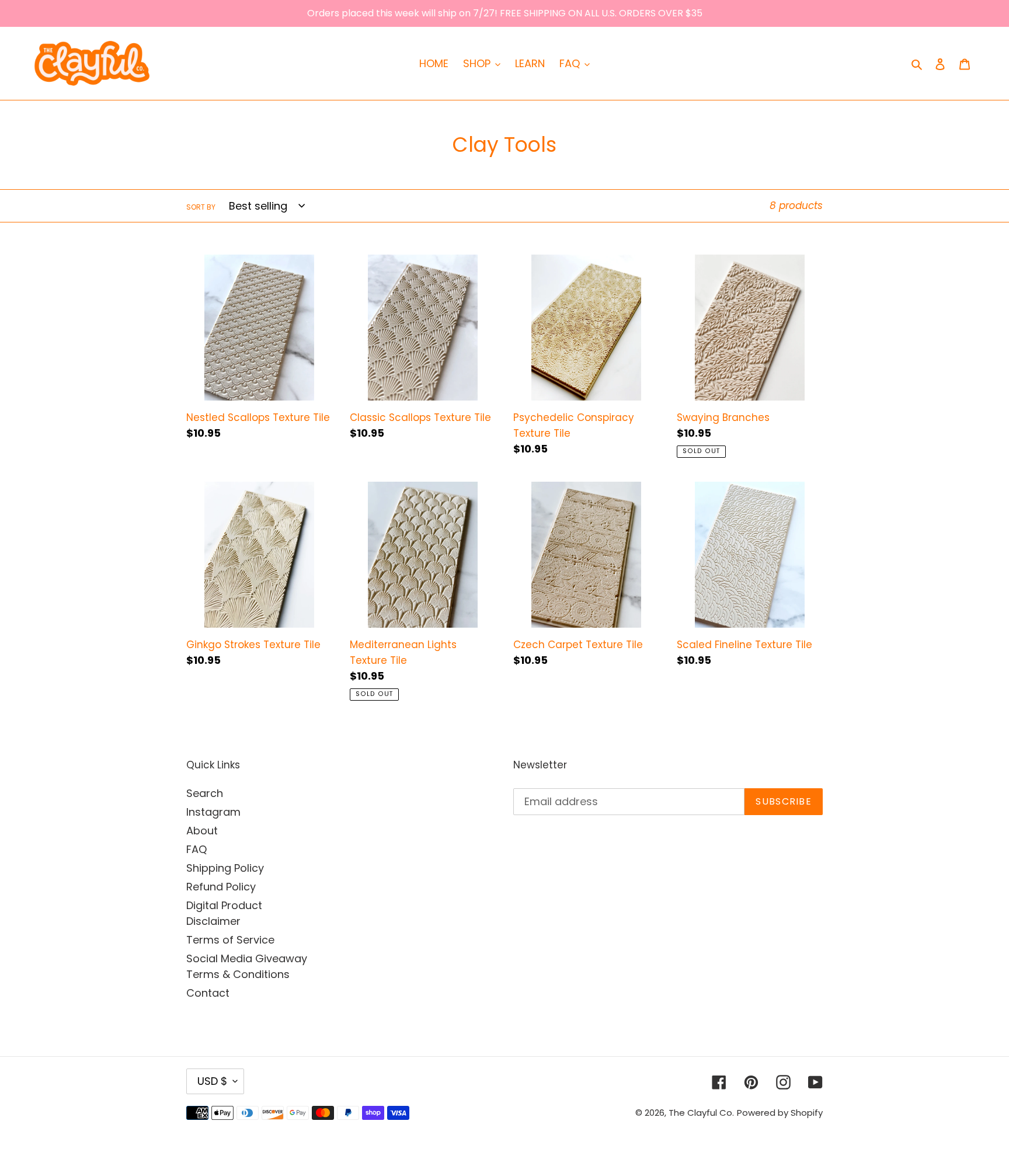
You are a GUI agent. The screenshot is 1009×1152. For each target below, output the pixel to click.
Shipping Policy (225, 868)
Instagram (213, 812)
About (202, 830)
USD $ (212, 1081)
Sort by (200, 207)
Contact (207, 993)
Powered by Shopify (780, 1112)
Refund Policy (221, 886)
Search (204, 793)
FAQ (196, 849)
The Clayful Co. (701, 1112)
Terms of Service (230, 939)
